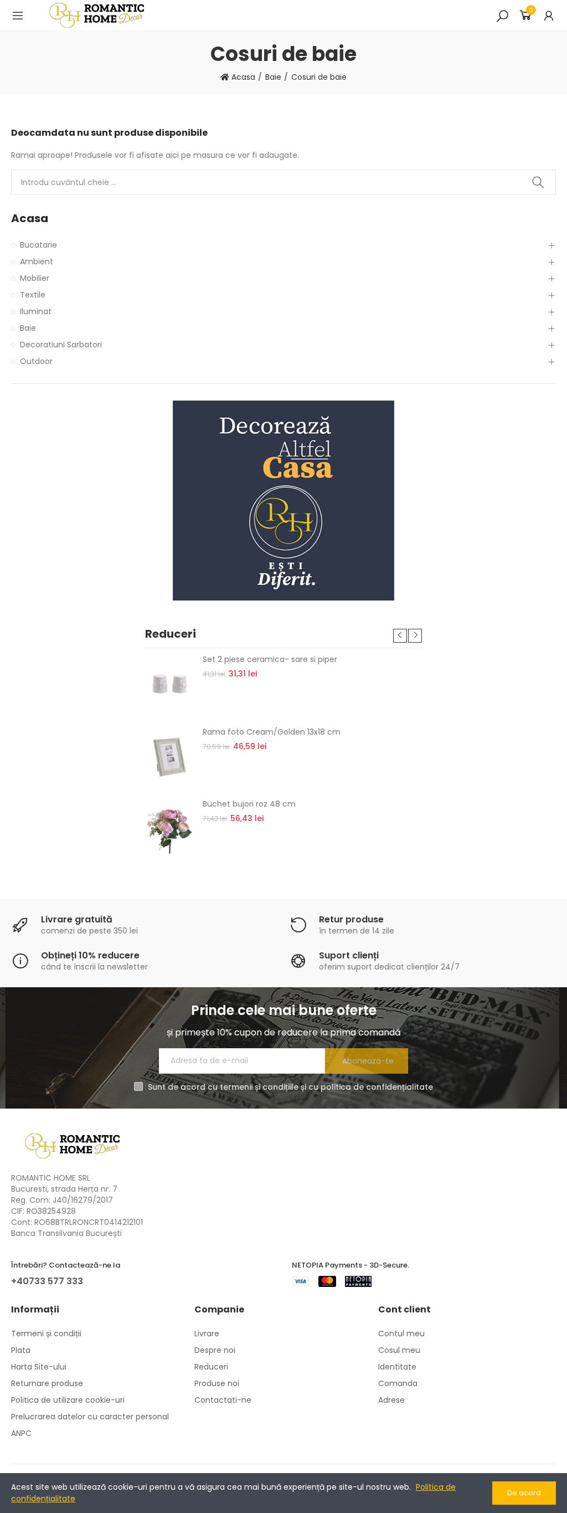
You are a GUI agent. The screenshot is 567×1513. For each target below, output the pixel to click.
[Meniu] (17, 15)
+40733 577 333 (47, 1281)
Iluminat (35, 311)
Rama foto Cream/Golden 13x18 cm (272, 731)
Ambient (36, 261)
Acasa (29, 218)
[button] (400, 636)
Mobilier (34, 278)
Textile (32, 294)
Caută (538, 182)
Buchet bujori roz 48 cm (249, 803)
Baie (28, 328)
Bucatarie (38, 244)
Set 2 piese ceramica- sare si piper (270, 659)
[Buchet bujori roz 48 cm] (169, 828)
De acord (524, 1493)
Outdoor (36, 361)
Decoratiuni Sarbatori (61, 344)
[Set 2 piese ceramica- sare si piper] (169, 684)
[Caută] (502, 15)
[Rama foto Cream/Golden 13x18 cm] (169, 756)
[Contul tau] (549, 15)
